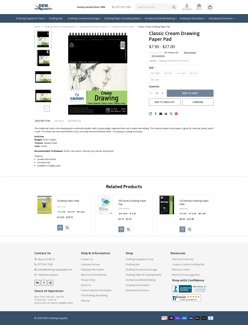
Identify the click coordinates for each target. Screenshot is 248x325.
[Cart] (210, 7)
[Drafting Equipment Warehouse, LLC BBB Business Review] (190, 288)
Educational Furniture (220, 18)
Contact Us (87, 259)
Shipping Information (92, 269)
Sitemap (85, 300)
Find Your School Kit (182, 259)
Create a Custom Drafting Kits (188, 264)
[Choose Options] (60, 228)
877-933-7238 (45, 264)
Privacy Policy (88, 279)
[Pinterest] (176, 113)
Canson (152, 60)
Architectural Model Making (160, 18)
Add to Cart (190, 93)
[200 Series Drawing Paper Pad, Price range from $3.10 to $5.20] (106, 205)
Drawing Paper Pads (68, 200)
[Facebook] (155, 113)
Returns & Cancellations (94, 274)
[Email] (160, 113)
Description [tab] (42, 121)
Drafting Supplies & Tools (30, 18)
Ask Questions (158, 56)
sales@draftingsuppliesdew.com (55, 269)
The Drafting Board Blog (94, 295)
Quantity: (154, 86)
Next (47, 108)
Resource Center (181, 269)
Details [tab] (59, 121)
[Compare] (67, 228)
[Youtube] (37, 283)
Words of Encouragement (186, 274)
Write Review (190, 53)
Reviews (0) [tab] (74, 121)
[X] (171, 113)
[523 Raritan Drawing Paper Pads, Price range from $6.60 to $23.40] (167, 205)
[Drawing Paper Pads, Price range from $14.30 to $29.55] (44, 205)
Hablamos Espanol (48, 274)
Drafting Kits (56, 18)
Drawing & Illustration (192, 18)
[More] (44, 18)
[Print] (165, 113)
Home (37, 26)
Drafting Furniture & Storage (83, 18)
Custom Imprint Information (96, 290)
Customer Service (90, 264)
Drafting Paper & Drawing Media (122, 18)
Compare (197, 102)
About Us (86, 285)
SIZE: (152, 68)
